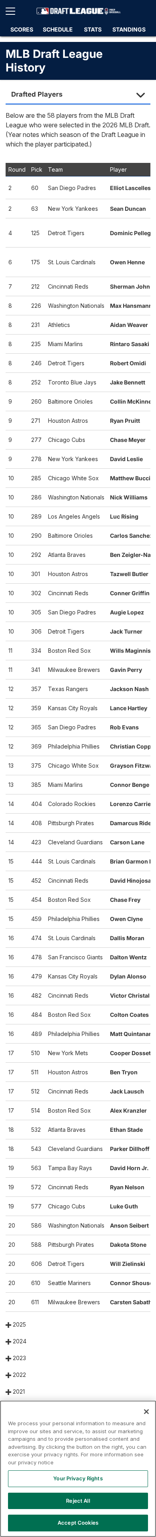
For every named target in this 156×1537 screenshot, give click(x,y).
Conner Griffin (130, 593)
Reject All (78, 1500)
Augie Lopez (127, 612)
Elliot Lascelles (130, 187)
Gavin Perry (126, 669)
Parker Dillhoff (130, 1148)
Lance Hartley (128, 708)
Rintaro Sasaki (129, 344)
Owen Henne (127, 262)
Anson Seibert (129, 1225)
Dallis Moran (127, 938)
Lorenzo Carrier (131, 803)
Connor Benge (129, 784)
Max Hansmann (131, 305)
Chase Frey (125, 899)
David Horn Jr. (129, 1168)
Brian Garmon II (131, 861)
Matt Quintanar (130, 1033)
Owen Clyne (126, 918)
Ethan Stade (126, 1129)
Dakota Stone (128, 1244)
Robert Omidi (128, 363)
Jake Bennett (127, 382)
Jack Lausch (127, 1091)
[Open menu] (14, 11)
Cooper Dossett (131, 1053)
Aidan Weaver (129, 324)
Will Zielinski (127, 1263)
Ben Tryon (124, 1072)
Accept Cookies (78, 1522)
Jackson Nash (129, 688)
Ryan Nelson (127, 1187)
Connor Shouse (131, 1283)
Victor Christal (130, 995)
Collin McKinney (132, 401)
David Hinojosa (130, 880)
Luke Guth (124, 1206)
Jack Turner (126, 631)
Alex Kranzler (128, 1110)
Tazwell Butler (129, 573)
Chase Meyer (128, 439)
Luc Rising (124, 516)
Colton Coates (129, 1014)
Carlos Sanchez (131, 535)
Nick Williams (129, 497)
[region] (78, 1468)
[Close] (146, 1411)
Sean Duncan (128, 208)
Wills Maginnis (130, 650)
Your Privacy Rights (77, 1478)
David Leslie (126, 459)
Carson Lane (127, 842)
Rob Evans (124, 727)
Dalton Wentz (128, 957)
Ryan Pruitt (125, 420)
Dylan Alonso (128, 976)
